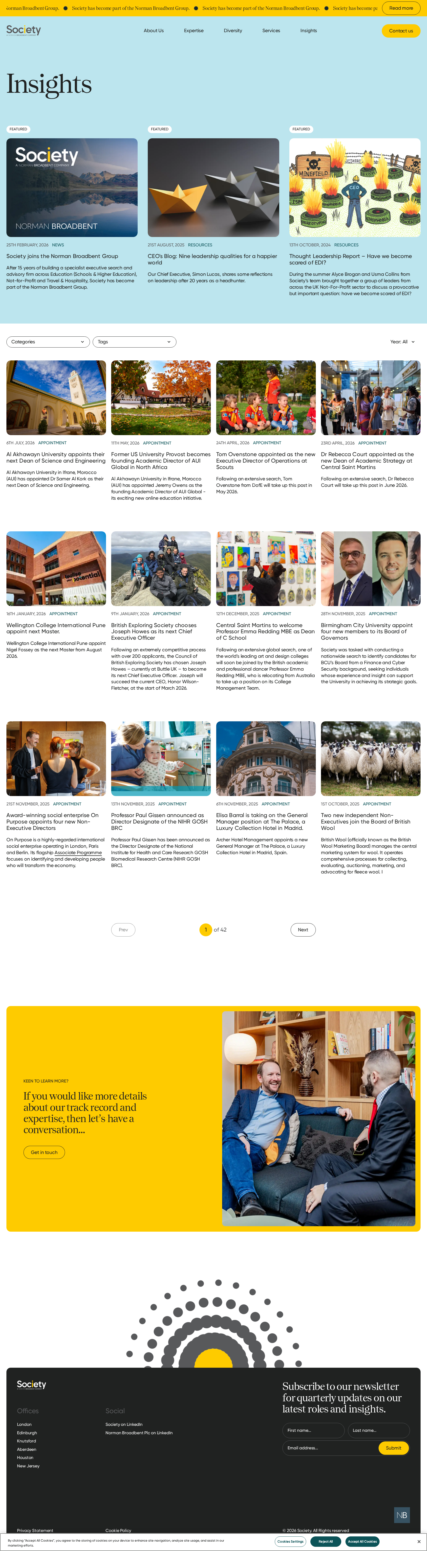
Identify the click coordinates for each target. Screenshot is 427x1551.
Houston (25, 1457)
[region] (213, 1542)
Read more (401, 8)
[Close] (419, 1541)
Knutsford (26, 1440)
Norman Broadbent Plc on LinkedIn (139, 1432)
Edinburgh (27, 1432)
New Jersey (28, 1465)
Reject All (326, 1541)
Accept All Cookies (362, 1541)
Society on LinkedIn (124, 1424)
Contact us (401, 31)
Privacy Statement (35, 1530)
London (24, 1424)
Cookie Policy (118, 1530)
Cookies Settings (290, 1541)
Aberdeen (26, 1449)
